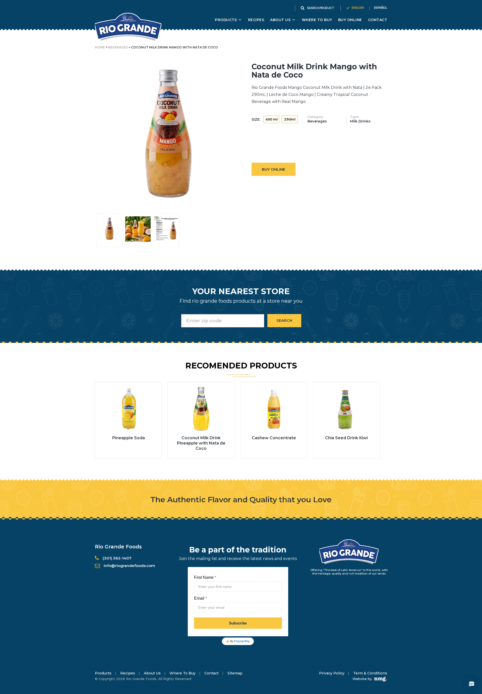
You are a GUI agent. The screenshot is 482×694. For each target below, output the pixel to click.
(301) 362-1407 (117, 558)
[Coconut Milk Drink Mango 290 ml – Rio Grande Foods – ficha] (166, 229)
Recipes (256, 20)
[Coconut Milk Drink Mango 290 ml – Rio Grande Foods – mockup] (109, 229)
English (358, 8)
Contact (377, 20)
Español (380, 8)
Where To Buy (317, 20)
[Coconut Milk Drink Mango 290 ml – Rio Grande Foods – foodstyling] (138, 229)
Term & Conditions (370, 673)
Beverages (118, 47)
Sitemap (235, 673)
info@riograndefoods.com (129, 565)
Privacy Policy (331, 673)
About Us (152, 673)
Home (100, 47)
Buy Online (350, 20)
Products (226, 20)
